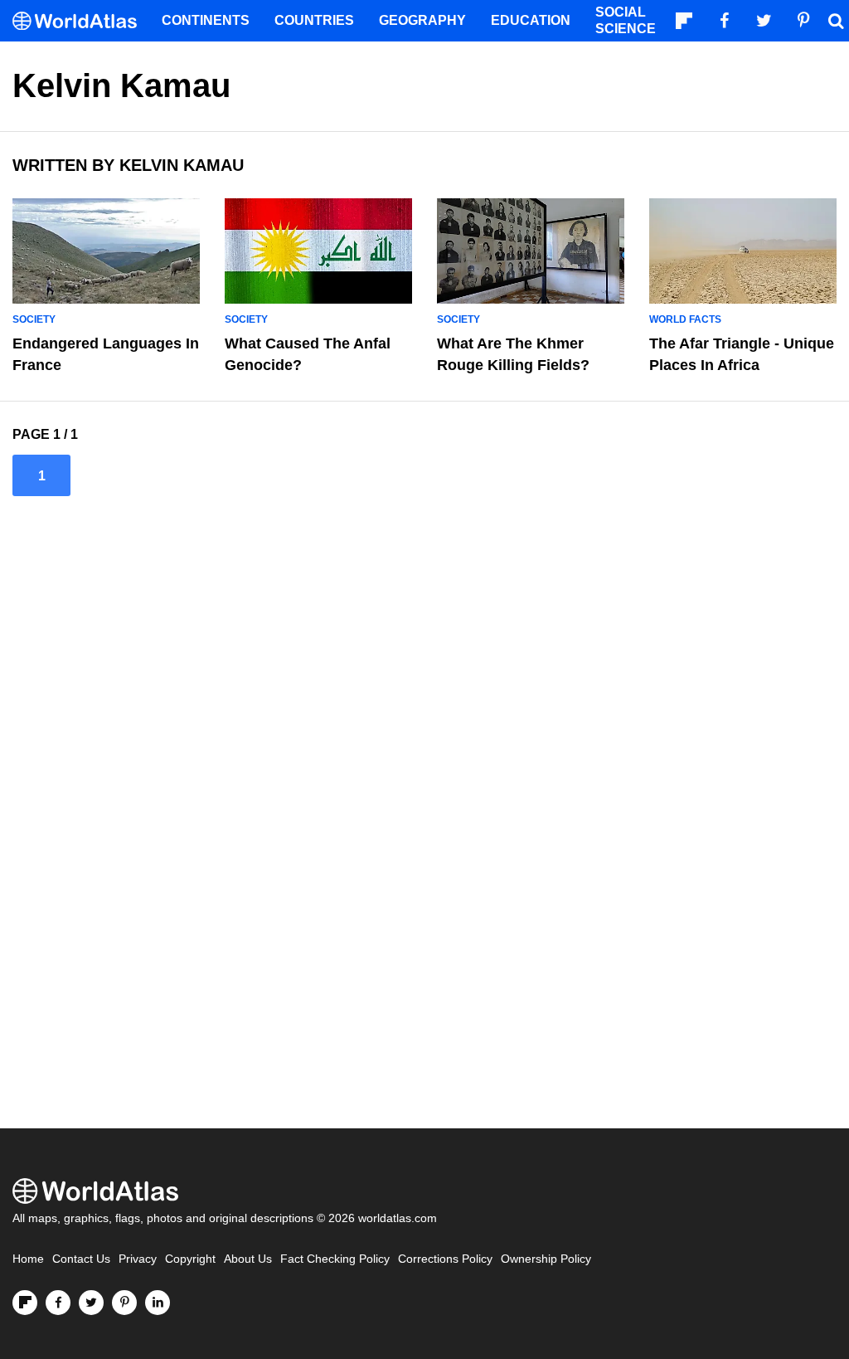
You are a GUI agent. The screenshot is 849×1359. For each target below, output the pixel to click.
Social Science (625, 20)
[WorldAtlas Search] (835, 20)
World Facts (685, 319)
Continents (206, 20)
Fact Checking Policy (335, 1259)
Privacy (138, 1259)
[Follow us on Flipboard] (24, 1302)
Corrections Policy (445, 1259)
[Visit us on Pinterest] (124, 1302)
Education (530, 20)
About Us (248, 1259)
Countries (314, 20)
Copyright (190, 1259)
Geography (422, 20)
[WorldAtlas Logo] (80, 21)
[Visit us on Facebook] (58, 1302)
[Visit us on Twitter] (91, 1302)
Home (28, 1259)
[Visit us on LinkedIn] (157, 1302)
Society (34, 319)
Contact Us (81, 1259)
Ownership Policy (546, 1259)
